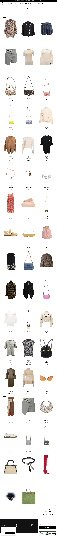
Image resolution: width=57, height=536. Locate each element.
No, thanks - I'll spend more (47, 530)
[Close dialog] (55, 505)
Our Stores (3, 526)
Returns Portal (18, 525)
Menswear (35, 3)
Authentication (31, 526)
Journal (42, 3)
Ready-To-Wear (22, 3)
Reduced (39, 3)
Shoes (28, 3)
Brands (18, 3)
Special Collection (13, 3)
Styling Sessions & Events (32, 525)
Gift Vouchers (17, 526)
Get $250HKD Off (48, 527)
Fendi (10, 70)
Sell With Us (31, 524)
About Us (3, 525)
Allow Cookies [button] (10, 533)
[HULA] (3, 3)
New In (9, 3)
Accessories (31, 3)
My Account (17, 524)
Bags (25, 3)
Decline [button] (3, 533)
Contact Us (3, 524)
